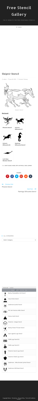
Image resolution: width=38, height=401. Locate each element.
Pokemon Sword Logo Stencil (16, 351)
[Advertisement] (19, 53)
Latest (11, 287)
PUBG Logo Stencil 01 (13, 345)
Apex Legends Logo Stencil (15, 333)
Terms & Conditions (30, 398)
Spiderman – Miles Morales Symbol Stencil (19, 362)
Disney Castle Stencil (13, 316)
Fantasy (26, 79)
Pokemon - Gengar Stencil (15, 322)
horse (13, 165)
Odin (25, 165)
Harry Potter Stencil (13, 299)
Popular (5, 287)
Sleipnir (29, 165)
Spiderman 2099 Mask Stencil (16, 368)
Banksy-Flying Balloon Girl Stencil (16, 293)
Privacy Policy (21, 398)
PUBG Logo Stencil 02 (13, 339)
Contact (19, 399)
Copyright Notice (7, 398)
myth (17, 165)
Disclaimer (14, 398)
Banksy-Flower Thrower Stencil (16, 327)
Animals (21, 79)
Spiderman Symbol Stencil (15, 304)
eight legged (8, 165)
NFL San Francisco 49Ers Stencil (16, 310)
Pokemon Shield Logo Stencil (15, 356)
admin (5, 79)
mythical (21, 165)
